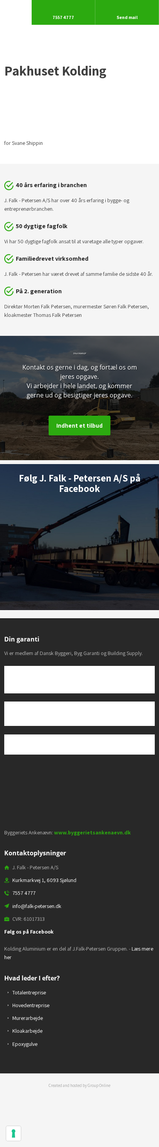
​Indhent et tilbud (79, 425)
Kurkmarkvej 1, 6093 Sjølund (44, 880)
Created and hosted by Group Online (79, 1085)
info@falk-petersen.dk (36, 906)
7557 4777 (24, 892)
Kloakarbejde (27, 1030)
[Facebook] (79, 514)
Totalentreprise (29, 992)
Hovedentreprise (30, 1005)
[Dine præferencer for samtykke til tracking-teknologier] (13, 1133)
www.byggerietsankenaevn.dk (92, 832)
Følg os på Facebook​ (29, 931)
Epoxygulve (24, 1043)
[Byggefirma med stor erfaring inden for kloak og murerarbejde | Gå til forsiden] (79, 35)
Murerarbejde (27, 1018)
